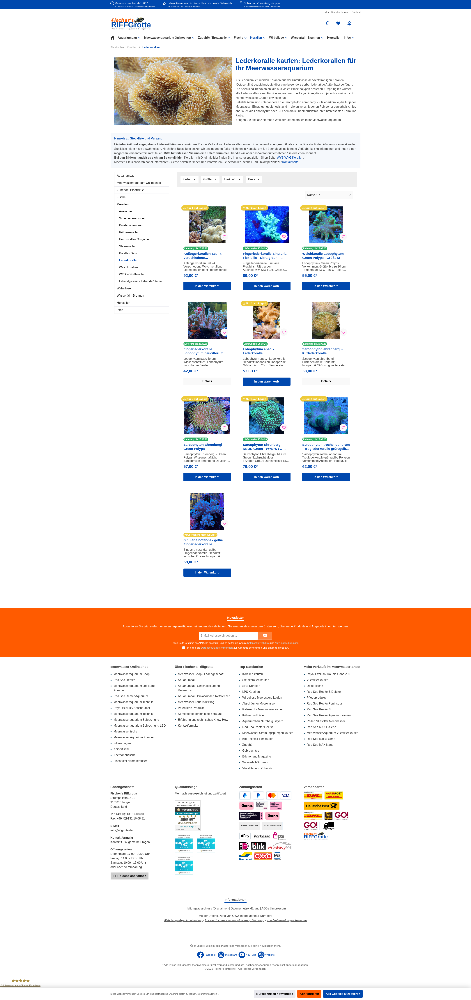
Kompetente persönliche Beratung (200, 713)
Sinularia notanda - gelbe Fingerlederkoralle (203, 542)
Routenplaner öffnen (131, 875)
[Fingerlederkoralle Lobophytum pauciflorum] (207, 320)
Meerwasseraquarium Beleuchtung (136, 719)
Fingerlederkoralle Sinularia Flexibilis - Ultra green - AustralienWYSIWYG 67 (264, 256)
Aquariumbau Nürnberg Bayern (262, 721)
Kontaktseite (290, 162)
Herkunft (230, 179)
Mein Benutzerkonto (336, 11)
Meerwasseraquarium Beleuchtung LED (140, 725)
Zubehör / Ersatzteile (130, 190)
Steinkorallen (127, 246)
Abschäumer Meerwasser (259, 703)
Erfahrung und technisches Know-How (203, 719)
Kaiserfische (122, 749)
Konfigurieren (309, 993)
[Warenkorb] (358, 22)
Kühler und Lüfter (253, 715)
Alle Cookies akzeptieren (343, 993)
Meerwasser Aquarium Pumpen (134, 737)
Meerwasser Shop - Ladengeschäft (200, 674)
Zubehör (247, 744)
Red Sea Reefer (124, 680)
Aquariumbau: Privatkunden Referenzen (204, 696)
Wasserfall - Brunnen (130, 295)
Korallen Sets (128, 253)
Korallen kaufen (252, 674)
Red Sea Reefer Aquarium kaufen (329, 715)
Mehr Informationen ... (208, 994)
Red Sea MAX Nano (320, 744)
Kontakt (356, 11)
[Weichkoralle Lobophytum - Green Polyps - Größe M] (326, 224)
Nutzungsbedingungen (286, 643)
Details (207, 381)
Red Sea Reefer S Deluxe (324, 691)
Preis (252, 179)
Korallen (123, 204)
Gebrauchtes (250, 750)
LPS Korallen (251, 691)
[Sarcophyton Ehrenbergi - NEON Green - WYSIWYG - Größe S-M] (267, 415)
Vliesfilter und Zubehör (257, 768)
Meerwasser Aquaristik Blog (196, 702)
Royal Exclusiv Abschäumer (132, 707)
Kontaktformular (188, 725)
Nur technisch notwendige (274, 993)
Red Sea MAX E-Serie (321, 727)
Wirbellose (124, 288)
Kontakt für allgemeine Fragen (130, 842)
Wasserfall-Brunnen (255, 762)
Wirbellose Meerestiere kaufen (262, 697)
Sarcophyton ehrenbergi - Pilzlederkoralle (322, 351)
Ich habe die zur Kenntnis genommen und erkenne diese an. (237, 647)
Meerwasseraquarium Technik (133, 702)
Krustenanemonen (131, 225)
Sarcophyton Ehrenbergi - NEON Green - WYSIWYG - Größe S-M (263, 447)
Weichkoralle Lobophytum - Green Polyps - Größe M (324, 256)
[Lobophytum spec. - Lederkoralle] (267, 320)
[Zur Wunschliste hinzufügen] (224, 236)
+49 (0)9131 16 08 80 (130, 814)
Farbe (187, 179)
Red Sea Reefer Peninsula (324, 703)
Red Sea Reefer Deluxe (258, 727)
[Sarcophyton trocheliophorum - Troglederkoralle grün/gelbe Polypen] (326, 415)
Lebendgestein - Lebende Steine (140, 281)
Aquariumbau (125, 175)
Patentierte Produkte (191, 707)
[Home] (114, 37)
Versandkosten (226, 964)
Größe (207, 179)
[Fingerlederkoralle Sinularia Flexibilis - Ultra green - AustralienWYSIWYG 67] (267, 224)
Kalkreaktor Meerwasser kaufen (263, 709)
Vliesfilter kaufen (317, 680)
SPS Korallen (251, 685)
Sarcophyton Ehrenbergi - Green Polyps (203, 447)
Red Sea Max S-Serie (321, 738)
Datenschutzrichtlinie (258, 643)
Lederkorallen (128, 260)
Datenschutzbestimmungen (217, 647)
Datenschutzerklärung (245, 908)
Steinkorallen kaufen (255, 680)
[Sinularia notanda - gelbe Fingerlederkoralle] (207, 511)
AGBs (265, 908)
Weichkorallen (128, 267)
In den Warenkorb (207, 286)
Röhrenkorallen (129, 232)
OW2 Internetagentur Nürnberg (252, 915)
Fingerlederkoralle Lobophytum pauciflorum (203, 351)
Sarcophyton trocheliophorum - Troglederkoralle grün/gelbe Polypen (326, 447)
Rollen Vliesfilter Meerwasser (326, 721)
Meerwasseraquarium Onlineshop (139, 182)
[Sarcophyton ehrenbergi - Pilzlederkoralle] (326, 320)
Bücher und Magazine (256, 756)
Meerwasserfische (125, 731)
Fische (121, 197)
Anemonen (126, 211)
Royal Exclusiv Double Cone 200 (328, 674)
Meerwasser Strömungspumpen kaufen (267, 732)
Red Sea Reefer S (319, 709)
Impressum (278, 908)
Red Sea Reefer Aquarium (131, 696)
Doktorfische (315, 685)
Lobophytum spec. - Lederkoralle (258, 351)
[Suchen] (327, 23)
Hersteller (123, 302)
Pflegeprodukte (317, 697)
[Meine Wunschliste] (338, 23)
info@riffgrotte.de (121, 830)
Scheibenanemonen (132, 218)
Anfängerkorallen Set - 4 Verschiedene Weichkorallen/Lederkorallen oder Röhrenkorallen (206, 256)
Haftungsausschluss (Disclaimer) (207, 908)
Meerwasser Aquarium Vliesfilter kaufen (332, 732)
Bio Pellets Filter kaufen (257, 738)
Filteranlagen (122, 743)
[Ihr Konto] (349, 23)
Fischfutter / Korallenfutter (130, 760)
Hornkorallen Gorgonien (134, 239)
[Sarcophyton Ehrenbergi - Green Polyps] (207, 415)
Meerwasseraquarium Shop (132, 674)
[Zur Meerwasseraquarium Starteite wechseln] (150, 23)
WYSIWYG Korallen (290, 157)
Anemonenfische (125, 755)
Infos (120, 309)
